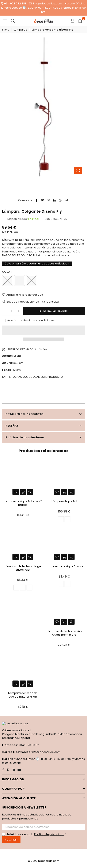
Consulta (52, 302)
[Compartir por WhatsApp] (60, 200)
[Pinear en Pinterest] (48, 200)
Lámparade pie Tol (64, 501)
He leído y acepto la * (36, 834)
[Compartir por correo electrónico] (66, 200)
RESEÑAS (12, 426)
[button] (43, 330)
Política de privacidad (49, 834)
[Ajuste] (72, 21)
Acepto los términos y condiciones (31, 320)
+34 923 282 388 (15, 3)
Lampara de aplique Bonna (64, 566)
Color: (7, 272)
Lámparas (20, 29)
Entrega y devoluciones (22, 302)
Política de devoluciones (25, 437)
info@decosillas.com (47, 3)
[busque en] (12, 21)
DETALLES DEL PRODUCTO (24, 414)
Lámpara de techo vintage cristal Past (23, 568)
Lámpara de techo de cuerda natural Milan (22, 694)
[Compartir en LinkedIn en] (54, 200)
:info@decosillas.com (45, 752)
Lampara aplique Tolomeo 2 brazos (23, 503)
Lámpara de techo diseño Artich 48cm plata (64, 632)
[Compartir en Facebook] (36, 200)
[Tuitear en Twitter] (42, 200)
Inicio (5, 29)
